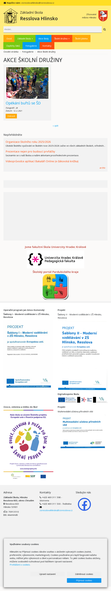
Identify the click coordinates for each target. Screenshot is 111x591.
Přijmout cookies (84, 580)
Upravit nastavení (47, 574)
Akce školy (43, 38)
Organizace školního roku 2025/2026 (28, 141)
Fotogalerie (31, 45)
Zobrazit (11, 116)
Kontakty (46, 45)
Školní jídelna (81, 38)
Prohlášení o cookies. (20, 564)
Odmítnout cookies (84, 574)
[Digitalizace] (83, 399)
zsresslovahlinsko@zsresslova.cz (37, 2)
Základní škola (24, 38)
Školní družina (61, 38)
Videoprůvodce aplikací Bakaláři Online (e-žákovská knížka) (42, 161)
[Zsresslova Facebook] (84, 504)
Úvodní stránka (10, 51)
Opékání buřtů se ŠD (23, 103)
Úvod (9, 38)
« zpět (55, 125)
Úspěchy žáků (13, 45)
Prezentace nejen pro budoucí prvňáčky (30, 151)
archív (102, 167)
